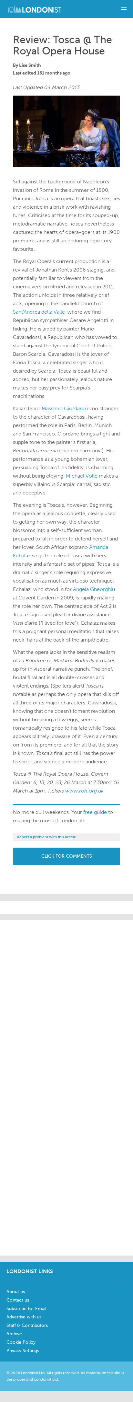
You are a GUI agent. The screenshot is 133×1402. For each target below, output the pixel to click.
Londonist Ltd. (46, 1379)
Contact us (17, 1300)
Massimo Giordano (64, 408)
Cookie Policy (21, 1342)
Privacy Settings (22, 1350)
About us (15, 1291)
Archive (14, 1334)
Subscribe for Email (26, 1308)
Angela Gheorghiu (94, 589)
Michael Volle (81, 476)
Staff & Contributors (27, 1325)
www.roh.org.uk (84, 791)
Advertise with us (23, 1317)
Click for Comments (66, 856)
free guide (95, 812)
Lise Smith (30, 65)
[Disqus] (66, 1168)
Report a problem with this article (46, 837)
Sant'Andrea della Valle (39, 312)
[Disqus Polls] (66, 1001)
